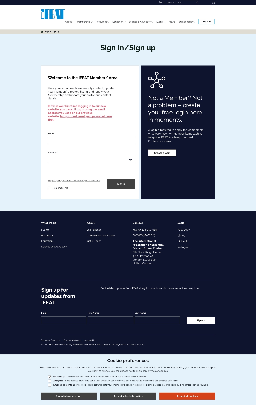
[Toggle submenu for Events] (164, 22)
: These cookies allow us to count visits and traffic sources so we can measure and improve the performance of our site (115, 381)
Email (51, 133)
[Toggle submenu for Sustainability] (194, 22)
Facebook (183, 229)
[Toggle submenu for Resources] (108, 22)
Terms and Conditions (50, 340)
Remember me (60, 188)
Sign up (201, 320)
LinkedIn (182, 241)
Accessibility (89, 340)
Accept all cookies (187, 396)
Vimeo (181, 235)
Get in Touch (94, 240)
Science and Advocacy (54, 246)
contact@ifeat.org (144, 235)
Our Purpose (94, 229)
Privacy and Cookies (72, 340)
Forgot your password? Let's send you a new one (74, 180)
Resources (47, 235)
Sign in (207, 21)
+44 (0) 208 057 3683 (145, 229)
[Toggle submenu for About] (73, 22)
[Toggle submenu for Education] (124, 22)
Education (47, 240)
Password (53, 152)
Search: (162, 2)
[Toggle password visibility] (130, 159)
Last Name (140, 313)
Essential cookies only (69, 396)
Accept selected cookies (128, 396)
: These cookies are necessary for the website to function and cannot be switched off (99, 376)
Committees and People (101, 235)
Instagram (183, 247)
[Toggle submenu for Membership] (91, 22)
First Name (93, 313)
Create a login (162, 152)
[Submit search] (197, 2)
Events (45, 229)
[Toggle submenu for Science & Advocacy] (152, 22)
